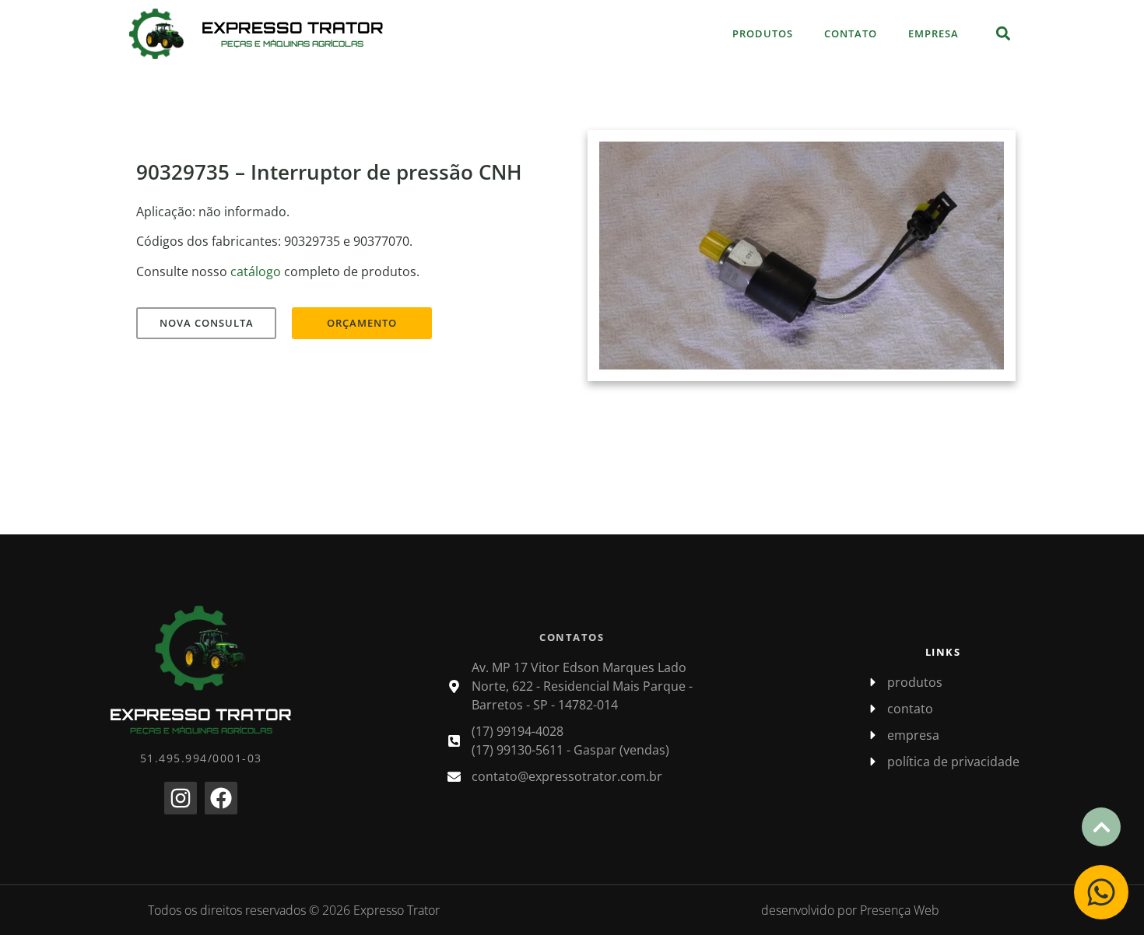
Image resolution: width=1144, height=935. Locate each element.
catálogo (255, 271)
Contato (850, 33)
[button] (1003, 34)
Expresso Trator (293, 27)
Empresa (933, 33)
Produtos (762, 33)
